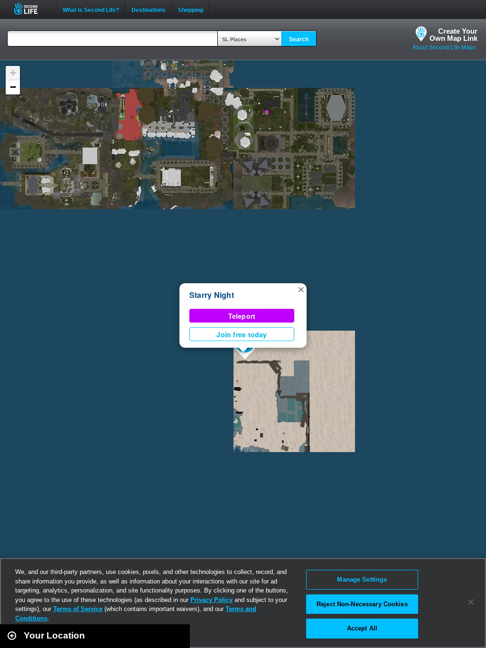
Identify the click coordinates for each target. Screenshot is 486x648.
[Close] (470, 602)
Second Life (31, 8)
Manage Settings (362, 579)
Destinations (148, 9)
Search (298, 39)
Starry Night (211, 294)
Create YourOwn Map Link (453, 34)
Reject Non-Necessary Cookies (362, 604)
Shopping (190, 9)
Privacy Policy (211, 599)
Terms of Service (78, 608)
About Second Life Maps (444, 47)
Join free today (241, 334)
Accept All (362, 628)
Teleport (242, 316)
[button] (301, 289)
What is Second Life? (91, 9)
